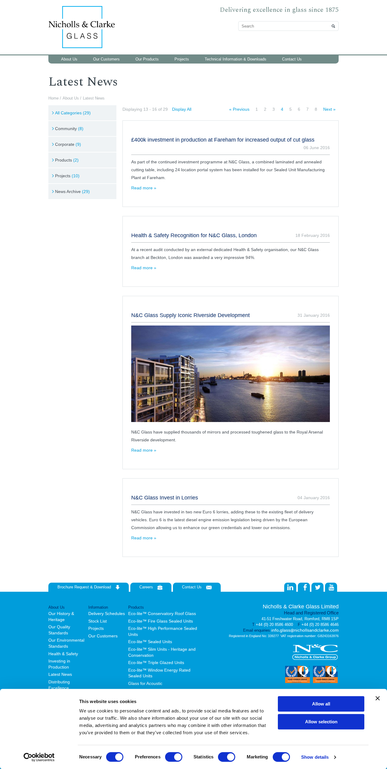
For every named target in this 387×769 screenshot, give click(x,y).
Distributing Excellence (59, 684)
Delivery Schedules (106, 613)
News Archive (72, 191)
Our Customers (103, 635)
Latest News (60, 674)
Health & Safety (63, 653)
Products (67, 160)
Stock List (97, 621)
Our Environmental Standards (66, 643)
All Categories (73, 112)
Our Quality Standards (59, 629)
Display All (181, 109)
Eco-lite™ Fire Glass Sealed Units (160, 621)
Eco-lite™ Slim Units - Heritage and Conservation (162, 652)
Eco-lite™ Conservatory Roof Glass (162, 613)
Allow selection (321, 721)
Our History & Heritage (61, 616)
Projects (67, 175)
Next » (329, 109)
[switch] (173, 757)
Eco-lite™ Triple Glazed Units (156, 662)
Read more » (143, 187)
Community (69, 128)
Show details (315, 757)
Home (53, 98)
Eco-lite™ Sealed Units (150, 641)
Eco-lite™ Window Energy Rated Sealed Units (159, 673)
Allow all (321, 703)
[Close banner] (378, 698)
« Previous (239, 109)
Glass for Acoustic (145, 683)
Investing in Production (59, 664)
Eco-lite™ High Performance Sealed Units (162, 631)
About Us (71, 98)
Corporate (68, 144)
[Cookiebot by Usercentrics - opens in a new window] (39, 757)
